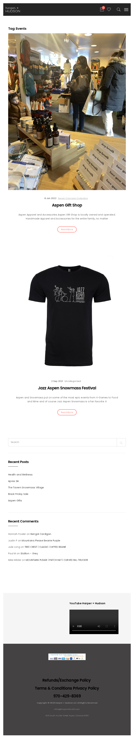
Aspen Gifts (15, 500)
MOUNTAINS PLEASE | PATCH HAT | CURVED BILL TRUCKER (57, 560)
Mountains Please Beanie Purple (41, 540)
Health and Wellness (20, 474)
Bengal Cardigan (41, 534)
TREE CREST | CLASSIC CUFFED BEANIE (45, 547)
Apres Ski (13, 481)
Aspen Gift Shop (67, 205)
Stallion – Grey (29, 553)
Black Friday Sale (18, 494)
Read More (67, 229)
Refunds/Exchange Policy (67, 680)
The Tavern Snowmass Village (26, 487)
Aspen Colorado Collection (73, 198)
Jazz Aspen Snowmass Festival (67, 388)
